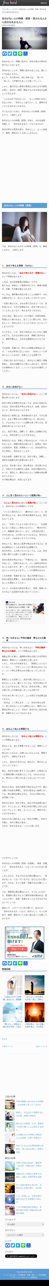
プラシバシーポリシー (20, 1277)
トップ (5, 1275)
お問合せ (34, 1277)
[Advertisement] (24, 165)
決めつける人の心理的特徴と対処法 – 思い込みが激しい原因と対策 (30, 1148)
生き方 (4, 1039)
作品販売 (21, 1275)
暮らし (34, 1275)
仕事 (28, 1275)
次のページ (40, 1046)
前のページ (8, 1046)
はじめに (13, 1275)
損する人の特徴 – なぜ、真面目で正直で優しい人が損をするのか (30, 1126)
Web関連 (42, 1275)
